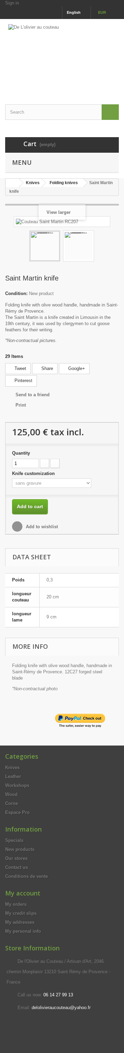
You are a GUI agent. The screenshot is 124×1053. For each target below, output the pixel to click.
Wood (11, 794)
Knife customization (34, 473)
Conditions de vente (26, 876)
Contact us (16, 867)
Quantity (21, 453)
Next (100, 247)
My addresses (19, 922)
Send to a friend (33, 394)
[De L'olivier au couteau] (62, 55)
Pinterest (22, 380)
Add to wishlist (41, 526)
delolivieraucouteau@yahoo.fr (61, 1007)
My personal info (23, 931)
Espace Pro (17, 812)
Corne (11, 803)
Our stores (16, 858)
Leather (13, 776)
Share (46, 368)
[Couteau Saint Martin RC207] (45, 246)
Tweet (19, 368)
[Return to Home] (12, 183)
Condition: (16, 293)
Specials (14, 840)
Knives (12, 767)
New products (19, 849)
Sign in (12, 3)
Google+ (76, 368)
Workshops (17, 785)
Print (21, 405)
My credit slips (21, 913)
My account (22, 893)
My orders (16, 904)
